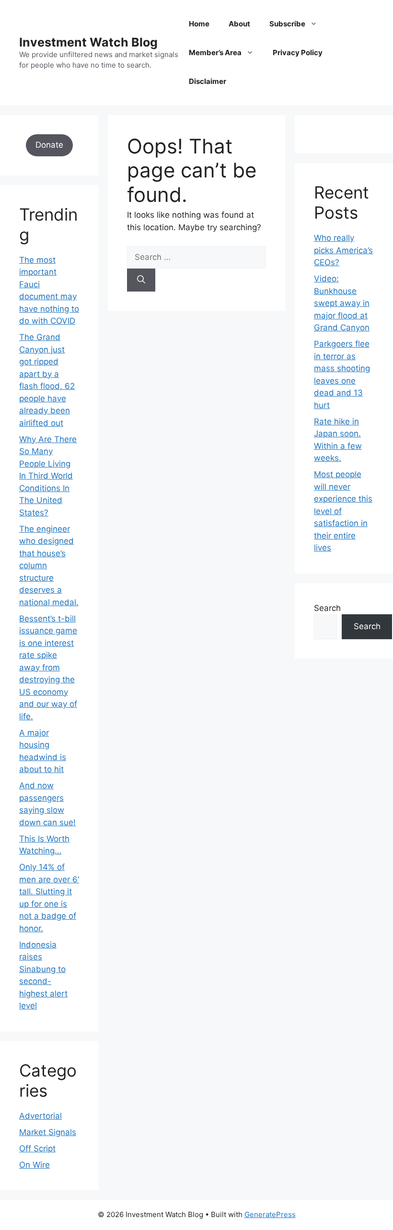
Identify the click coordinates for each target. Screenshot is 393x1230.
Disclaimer (207, 81)
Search (327, 608)
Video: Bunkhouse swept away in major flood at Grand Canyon (342, 303)
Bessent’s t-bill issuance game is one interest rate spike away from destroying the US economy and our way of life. (48, 667)
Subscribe (287, 23)
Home (199, 23)
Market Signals (47, 1132)
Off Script (37, 1148)
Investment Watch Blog (88, 42)
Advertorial (40, 1116)
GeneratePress (270, 1214)
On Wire (34, 1165)
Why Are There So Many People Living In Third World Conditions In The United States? (48, 475)
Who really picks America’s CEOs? (343, 250)
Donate (49, 145)
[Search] (141, 280)
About (239, 23)
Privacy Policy (298, 52)
